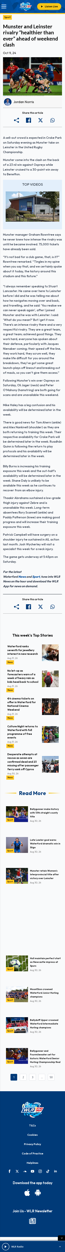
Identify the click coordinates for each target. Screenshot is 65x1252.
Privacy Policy (32, 1144)
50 (51, 1077)
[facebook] (9, 1171)
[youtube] (32, 1171)
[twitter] (17, 1171)
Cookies (32, 1134)
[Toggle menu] (3, 6)
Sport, (36, 577)
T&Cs (32, 1125)
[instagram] (40, 1171)
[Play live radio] (5, 1246)
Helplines (32, 1162)
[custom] (25, 1171)
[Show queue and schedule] (60, 1247)
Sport (7, 17)
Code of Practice (32, 1153)
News (22, 577)
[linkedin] (55, 1171)
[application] (32, 206)
